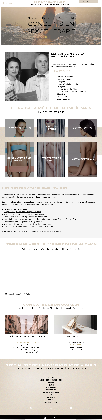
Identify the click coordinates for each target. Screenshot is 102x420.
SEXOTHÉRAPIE (51, 387)
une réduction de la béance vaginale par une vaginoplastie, (25, 217)
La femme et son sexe (65, 79)
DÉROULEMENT (51, 390)
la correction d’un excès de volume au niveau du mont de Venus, (28, 224)
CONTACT (51, 400)
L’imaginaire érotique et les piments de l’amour (74, 91)
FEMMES (51, 382)
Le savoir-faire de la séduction (68, 89)
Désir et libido (62, 94)
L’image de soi (62, 82)
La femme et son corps (65, 77)
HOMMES (51, 385)
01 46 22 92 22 (75, 345)
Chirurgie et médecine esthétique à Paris (51, 4)
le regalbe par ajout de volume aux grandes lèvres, (22, 212)
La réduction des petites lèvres (15, 209)
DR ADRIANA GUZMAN (51, 392)
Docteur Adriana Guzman (50, 2)
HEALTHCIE (52, 417)
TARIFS (51, 395)
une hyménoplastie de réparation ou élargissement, (23, 222)
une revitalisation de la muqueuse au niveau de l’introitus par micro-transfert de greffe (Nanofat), (40, 219)
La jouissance (62, 96)
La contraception (63, 99)
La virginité (61, 87)
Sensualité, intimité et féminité (68, 84)
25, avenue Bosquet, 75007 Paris (26, 342)
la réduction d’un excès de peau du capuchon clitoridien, (25, 214)
